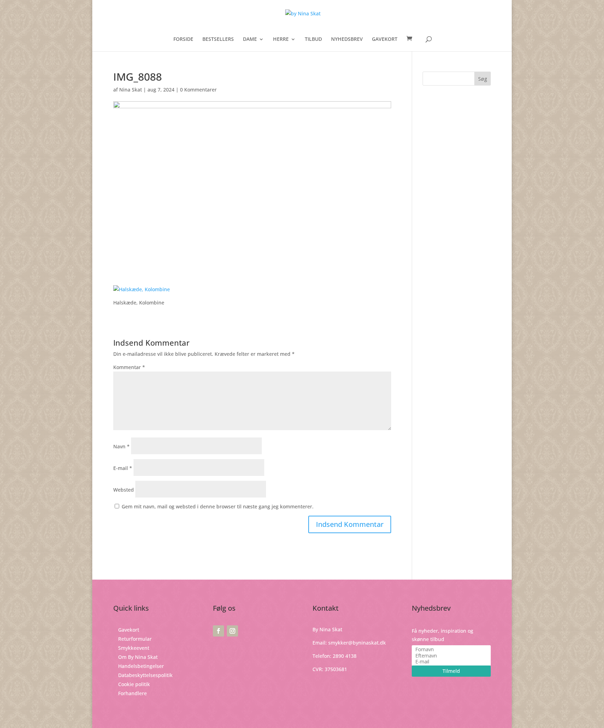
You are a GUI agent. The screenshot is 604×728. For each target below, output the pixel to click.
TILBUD (313, 39)
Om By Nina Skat (138, 657)
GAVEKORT (384, 39)
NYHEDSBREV (347, 39)
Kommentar (129, 367)
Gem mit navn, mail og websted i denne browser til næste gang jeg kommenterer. (218, 506)
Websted (123, 489)
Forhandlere (132, 693)
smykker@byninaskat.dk (357, 642)
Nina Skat (130, 89)
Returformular (135, 638)
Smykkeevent (133, 648)
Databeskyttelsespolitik (145, 675)
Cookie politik (134, 684)
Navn (121, 446)
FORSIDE (183, 39)
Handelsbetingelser (141, 666)
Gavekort (128, 629)
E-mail (122, 468)
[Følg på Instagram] (232, 631)
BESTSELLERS (218, 39)
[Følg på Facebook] (218, 631)
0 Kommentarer (198, 89)
